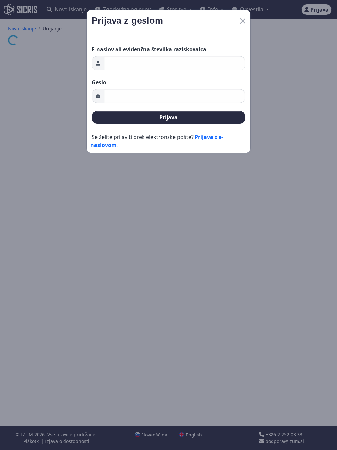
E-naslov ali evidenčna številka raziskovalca (149, 49)
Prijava (168, 117)
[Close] (242, 21)
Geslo (99, 82)
